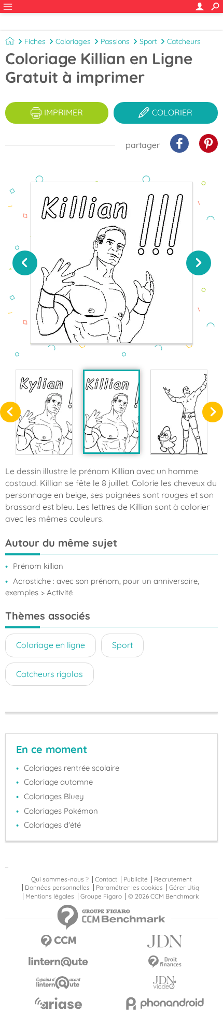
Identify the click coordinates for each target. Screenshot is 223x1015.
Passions (115, 41)
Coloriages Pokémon (61, 811)
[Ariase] (58, 1003)
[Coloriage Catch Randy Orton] (178, 412)
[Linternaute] (58, 962)
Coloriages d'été (52, 825)
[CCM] (58, 941)
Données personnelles (57, 887)
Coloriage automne (58, 782)
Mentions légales (49, 896)
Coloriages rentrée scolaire (71, 768)
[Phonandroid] (165, 1003)
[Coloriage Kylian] (44, 412)
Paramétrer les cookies (129, 887)
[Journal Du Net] (165, 941)
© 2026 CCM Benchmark (163, 896)
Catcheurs (184, 41)
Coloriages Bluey (54, 796)
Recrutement (173, 879)
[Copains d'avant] (58, 982)
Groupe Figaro (101, 896)
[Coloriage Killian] (111, 411)
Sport (148, 41)
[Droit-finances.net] (165, 961)
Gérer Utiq (184, 887)
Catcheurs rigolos (49, 674)
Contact (106, 879)
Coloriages (73, 41)
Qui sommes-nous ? (60, 879)
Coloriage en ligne (50, 645)
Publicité (135, 879)
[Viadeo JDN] (165, 982)
